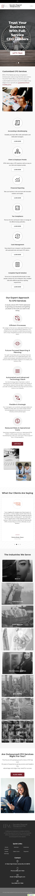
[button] (17, 1)
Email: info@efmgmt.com (17, 877)
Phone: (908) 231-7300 (17, 871)
